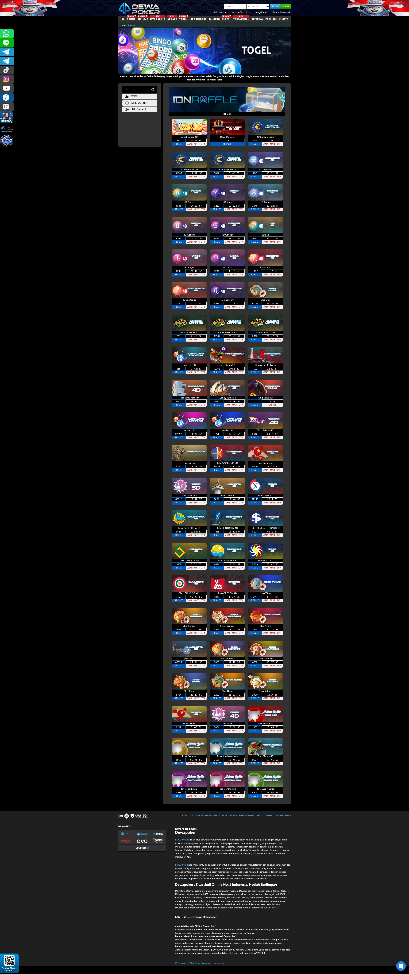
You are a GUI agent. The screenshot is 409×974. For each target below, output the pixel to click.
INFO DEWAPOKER (7, 97)
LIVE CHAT (7, 106)
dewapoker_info (7, 61)
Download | (224, 12)
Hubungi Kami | (261, 12)
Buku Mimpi (137, 109)
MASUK (274, 6)
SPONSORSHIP (283, 815)
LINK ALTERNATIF (228, 815)
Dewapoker (181, 840)
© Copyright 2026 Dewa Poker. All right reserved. (201, 963)
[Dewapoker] (139, 8)
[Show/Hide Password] (267, 6)
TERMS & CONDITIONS (206, 815)
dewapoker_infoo (7, 51)
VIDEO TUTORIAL (265, 815)
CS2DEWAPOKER (7, 42)
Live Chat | (242, 12)
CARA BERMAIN (246, 815)
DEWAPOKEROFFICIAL (7, 88)
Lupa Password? (282, 12)
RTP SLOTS (187, 815)
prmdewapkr (7, 70)
